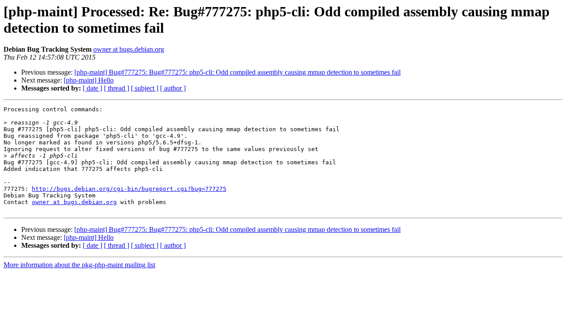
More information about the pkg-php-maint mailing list (79, 265)
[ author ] (173, 88)
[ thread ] (116, 88)
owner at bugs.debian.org (128, 49)
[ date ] (92, 88)
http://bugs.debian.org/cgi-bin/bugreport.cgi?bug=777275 (129, 189)
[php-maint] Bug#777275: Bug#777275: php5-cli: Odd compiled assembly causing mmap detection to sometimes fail (237, 72)
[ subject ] (144, 88)
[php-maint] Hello (89, 80)
